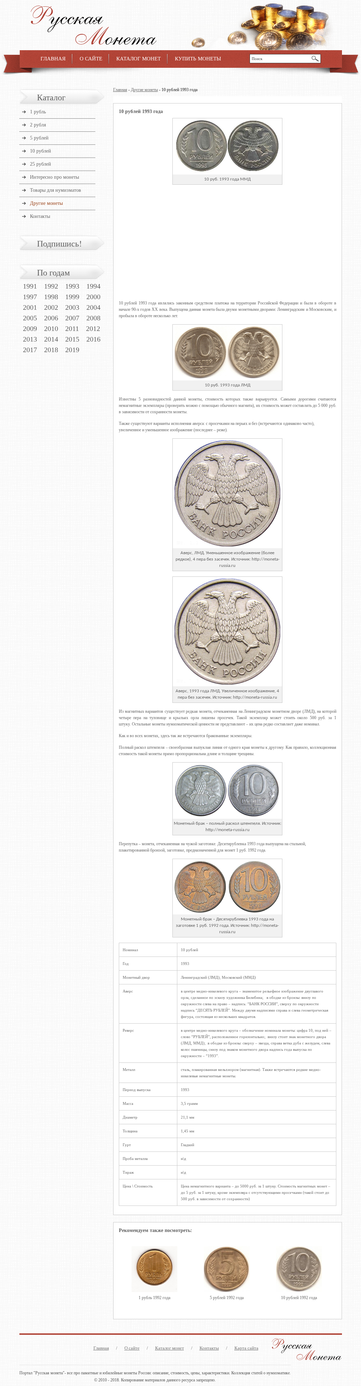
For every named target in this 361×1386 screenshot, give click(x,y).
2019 (72, 350)
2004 (93, 307)
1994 (93, 286)
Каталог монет (138, 58)
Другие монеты (144, 89)
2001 (30, 307)
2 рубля (38, 125)
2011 (72, 328)
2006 (51, 318)
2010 (51, 328)
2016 (93, 339)
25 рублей (40, 164)
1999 (72, 297)
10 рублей (40, 151)
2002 (51, 307)
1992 (51, 286)
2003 (72, 307)
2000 (93, 297)
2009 (30, 328)
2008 (93, 318)
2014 (51, 339)
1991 (30, 286)
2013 (30, 339)
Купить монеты (198, 58)
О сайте (91, 58)
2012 (93, 328)
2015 (72, 339)
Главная (53, 58)
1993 (72, 286)
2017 (30, 350)
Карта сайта (246, 1348)
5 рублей (39, 138)
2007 (72, 318)
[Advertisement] (227, 247)
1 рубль (38, 111)
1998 (51, 297)
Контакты (40, 216)
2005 (30, 318)
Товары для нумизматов (55, 190)
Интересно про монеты (54, 177)
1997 (30, 297)
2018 (51, 350)
